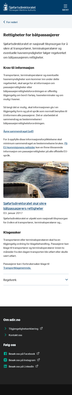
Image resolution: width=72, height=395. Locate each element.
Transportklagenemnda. (17, 267)
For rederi (12, 22)
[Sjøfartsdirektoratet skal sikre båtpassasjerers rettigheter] (36, 179)
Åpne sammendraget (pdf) (18, 131)
